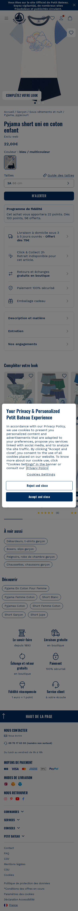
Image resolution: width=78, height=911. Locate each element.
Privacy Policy (37, 468)
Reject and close (37, 486)
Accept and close (39, 497)
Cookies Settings (41, 474)
